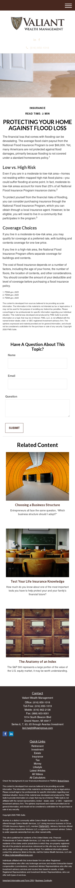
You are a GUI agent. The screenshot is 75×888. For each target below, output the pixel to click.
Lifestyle (37, 767)
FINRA (41, 826)
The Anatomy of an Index (37, 661)
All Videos (37, 774)
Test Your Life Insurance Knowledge (37, 581)
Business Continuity (43, 880)
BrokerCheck (63, 780)
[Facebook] (39, 40)
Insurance (37, 756)
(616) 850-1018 (39, 48)
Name (12, 355)
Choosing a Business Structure (37, 505)
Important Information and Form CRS (18, 880)
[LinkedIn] (34, 40)
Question (11, 396)
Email (11, 376)
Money (37, 763)
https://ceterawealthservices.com (19, 854)
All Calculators (37, 777)
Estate (37, 753)
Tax (38, 760)
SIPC (47, 826)
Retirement (37, 746)
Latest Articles (37, 770)
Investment (37, 749)
